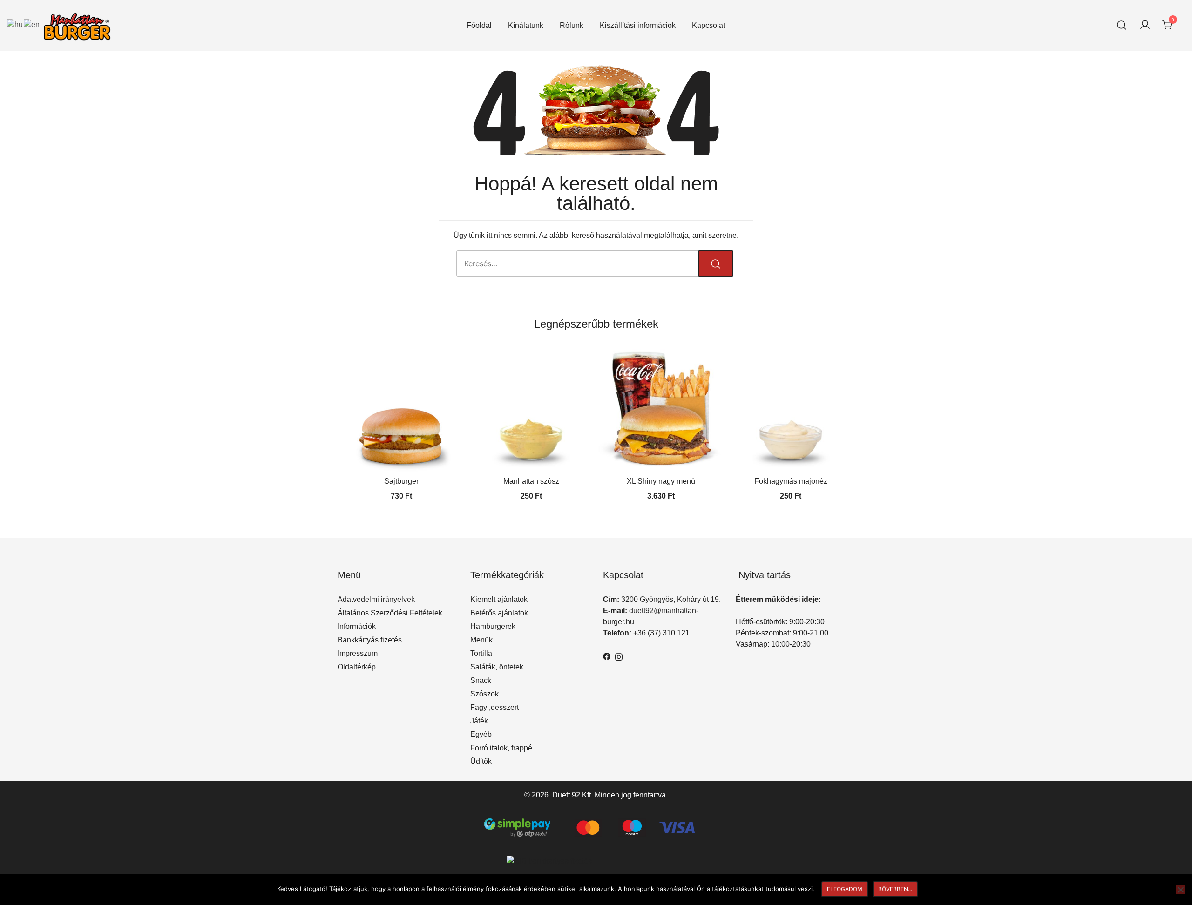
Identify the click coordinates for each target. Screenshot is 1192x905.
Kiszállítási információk (638, 25)
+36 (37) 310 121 (661, 633)
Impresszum (358, 653)
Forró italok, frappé (501, 748)
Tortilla (481, 653)
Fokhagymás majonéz (790, 481)
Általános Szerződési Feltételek (390, 613)
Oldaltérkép (357, 667)
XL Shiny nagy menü (661, 481)
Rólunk (571, 25)
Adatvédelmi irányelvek (376, 599)
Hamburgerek (492, 626)
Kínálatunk (525, 25)
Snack (480, 680)
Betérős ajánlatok (499, 613)
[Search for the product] (715, 263)
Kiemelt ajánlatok (499, 599)
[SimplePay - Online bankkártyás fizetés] (596, 824)
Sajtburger (401, 481)
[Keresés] (1122, 25)
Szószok (484, 694)
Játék (479, 721)
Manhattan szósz (531, 481)
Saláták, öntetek (496, 667)
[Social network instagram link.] (619, 656)
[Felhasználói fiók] (1145, 25)
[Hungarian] (15, 24)
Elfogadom (844, 888)
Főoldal (479, 25)
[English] (32, 24)
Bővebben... (895, 888)
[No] (1180, 889)
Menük (481, 640)
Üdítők (481, 761)
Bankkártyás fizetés (370, 640)
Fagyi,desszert (494, 707)
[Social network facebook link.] (606, 656)
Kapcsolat (708, 25)
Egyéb (481, 734)
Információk (357, 626)
